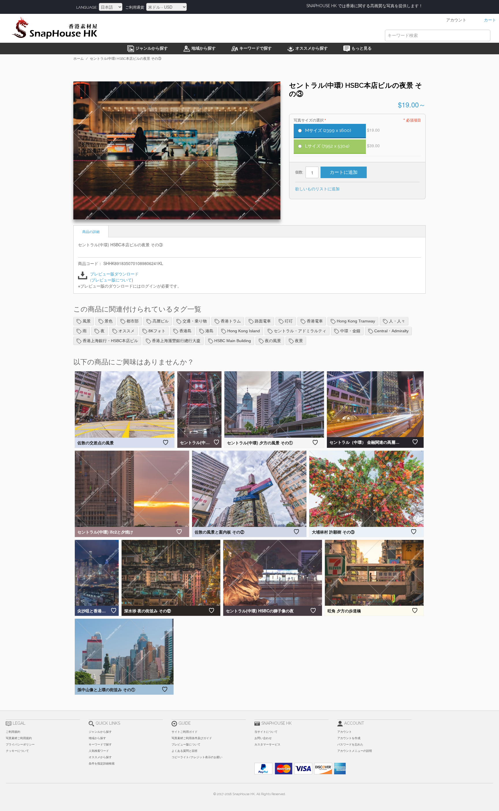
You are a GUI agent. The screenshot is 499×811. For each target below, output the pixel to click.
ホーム (78, 59)
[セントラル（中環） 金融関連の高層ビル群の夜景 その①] (375, 404)
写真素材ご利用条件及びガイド (192, 738)
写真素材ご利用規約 (19, 738)
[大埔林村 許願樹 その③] (366, 489)
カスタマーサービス (267, 744)
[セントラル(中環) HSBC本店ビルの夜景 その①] (199, 404)
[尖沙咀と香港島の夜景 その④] (97, 573)
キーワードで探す (100, 744)
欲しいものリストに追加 (317, 188)
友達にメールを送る (351, 189)
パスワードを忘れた (350, 744)
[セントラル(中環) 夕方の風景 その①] (274, 404)
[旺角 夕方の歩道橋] (374, 573)
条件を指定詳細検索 (102, 763)
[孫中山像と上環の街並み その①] (124, 652)
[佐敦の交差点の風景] (124, 404)
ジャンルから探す (100, 731)
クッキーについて (17, 750)
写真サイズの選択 (309, 120)
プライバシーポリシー (20, 744)
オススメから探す (100, 757)
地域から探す (97, 738)
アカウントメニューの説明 (354, 750)
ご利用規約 (13, 731)
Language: (87, 7)
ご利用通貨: (135, 7)
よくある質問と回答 (185, 750)
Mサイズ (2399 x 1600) (328, 130)
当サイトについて (266, 731)
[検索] (484, 35)
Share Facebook (363, 189)
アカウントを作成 (348, 738)
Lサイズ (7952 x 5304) (327, 146)
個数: (299, 172)
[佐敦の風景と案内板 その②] (249, 489)
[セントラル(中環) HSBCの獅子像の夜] (272, 573)
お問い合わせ (263, 738)
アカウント (344, 731)
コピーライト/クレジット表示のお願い (197, 757)
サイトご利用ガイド (185, 731)
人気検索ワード (99, 750)
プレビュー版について (111, 280)
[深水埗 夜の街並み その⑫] (171, 573)
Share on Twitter (375, 189)
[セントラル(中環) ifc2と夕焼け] (132, 489)
